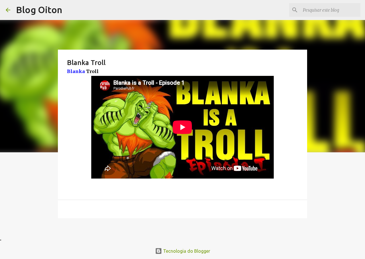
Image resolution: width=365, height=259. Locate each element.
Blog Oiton (39, 10)
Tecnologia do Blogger (186, 251)
